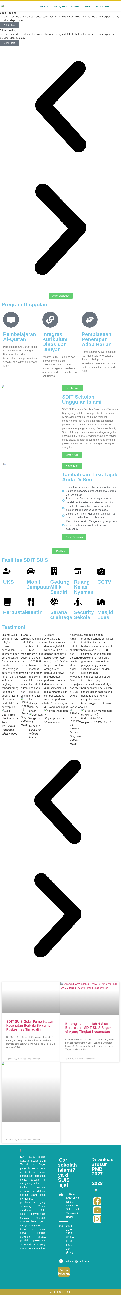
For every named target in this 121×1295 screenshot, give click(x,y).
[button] (60, 107)
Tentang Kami (60, 6)
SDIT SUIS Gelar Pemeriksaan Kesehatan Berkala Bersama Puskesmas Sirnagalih (29, 1025)
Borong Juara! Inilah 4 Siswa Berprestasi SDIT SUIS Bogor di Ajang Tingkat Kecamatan (88, 1028)
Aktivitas (75, 6)
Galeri (87, 6)
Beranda (44, 6)
